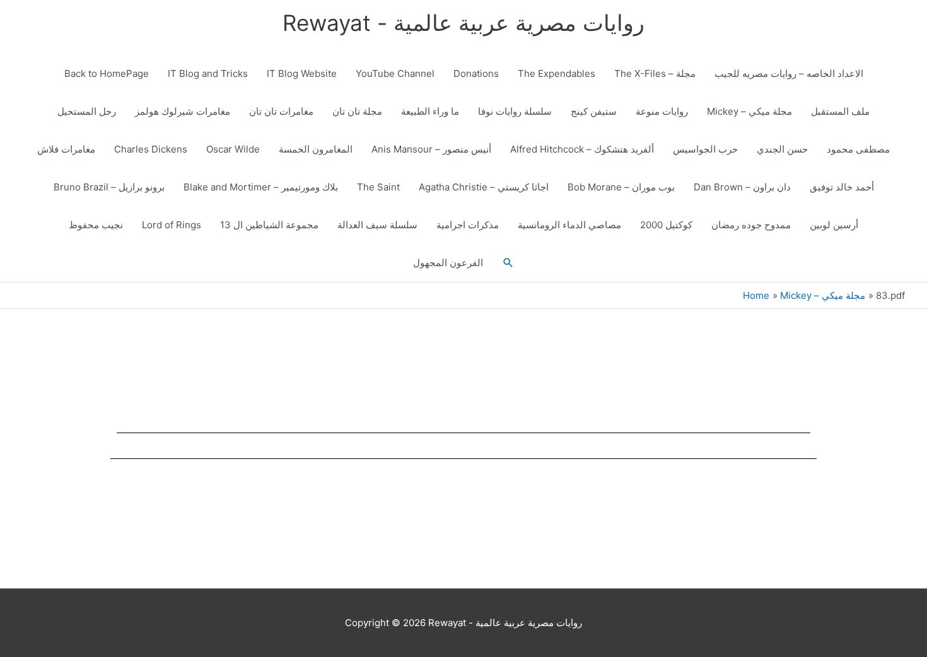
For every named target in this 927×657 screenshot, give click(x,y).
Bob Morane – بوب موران (621, 187)
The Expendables (556, 73)
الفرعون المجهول (448, 263)
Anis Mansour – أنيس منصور (431, 149)
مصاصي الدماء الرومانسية (569, 225)
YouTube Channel (395, 73)
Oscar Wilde (233, 149)
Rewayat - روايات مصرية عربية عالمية (463, 22)
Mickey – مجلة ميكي (749, 111)
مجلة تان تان (357, 111)
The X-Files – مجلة (655, 73)
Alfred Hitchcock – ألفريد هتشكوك (582, 149)
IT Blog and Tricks (208, 73)
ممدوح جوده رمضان (751, 225)
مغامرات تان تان (281, 111)
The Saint (378, 187)
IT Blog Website (302, 73)
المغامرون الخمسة (316, 149)
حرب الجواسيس (705, 149)
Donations (476, 73)
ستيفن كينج (594, 111)
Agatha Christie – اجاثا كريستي (484, 187)
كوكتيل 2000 (666, 225)
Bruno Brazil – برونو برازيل (109, 187)
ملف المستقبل (840, 111)
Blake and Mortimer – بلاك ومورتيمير (261, 187)
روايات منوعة (662, 111)
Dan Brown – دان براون (742, 187)
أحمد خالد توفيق (842, 187)
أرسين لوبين (834, 225)
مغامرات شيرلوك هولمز (182, 111)
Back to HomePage (106, 73)
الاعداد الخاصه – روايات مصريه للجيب (788, 73)
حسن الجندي (782, 149)
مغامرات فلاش (66, 149)
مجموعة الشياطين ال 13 (269, 225)
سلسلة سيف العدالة (377, 225)
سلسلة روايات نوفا (515, 111)
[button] (508, 263)
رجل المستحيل (86, 111)
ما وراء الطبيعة (430, 111)
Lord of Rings (171, 225)
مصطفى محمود (858, 149)
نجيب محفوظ (96, 225)
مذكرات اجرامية (467, 225)
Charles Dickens (150, 149)
